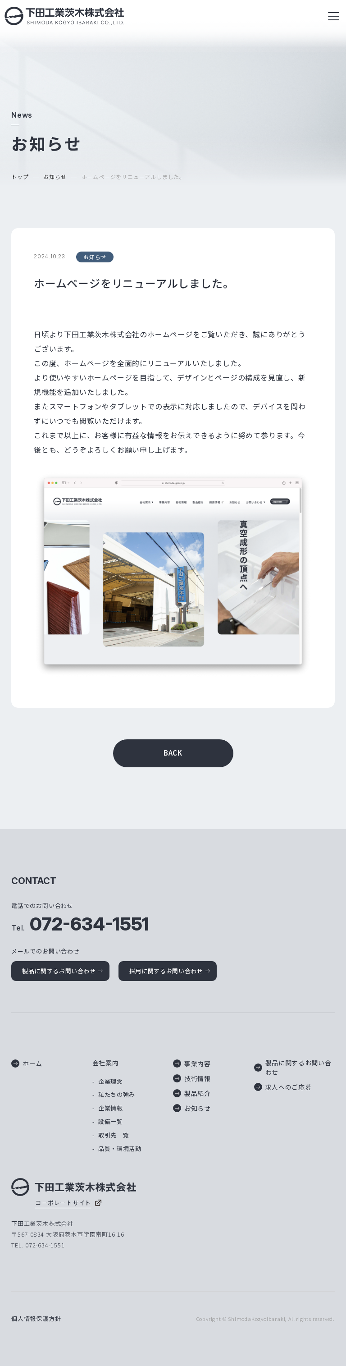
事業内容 (197, 1063)
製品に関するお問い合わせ (59, 971)
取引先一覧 (113, 1135)
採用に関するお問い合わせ (166, 971)
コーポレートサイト (63, 1202)
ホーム (32, 1063)
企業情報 (110, 1108)
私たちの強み (116, 1094)
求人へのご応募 (288, 1086)
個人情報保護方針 (36, 1318)
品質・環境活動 (119, 1148)
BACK (173, 752)
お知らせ (54, 176)
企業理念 (110, 1081)
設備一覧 (110, 1121)
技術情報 (197, 1078)
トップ (19, 176)
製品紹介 (197, 1093)
